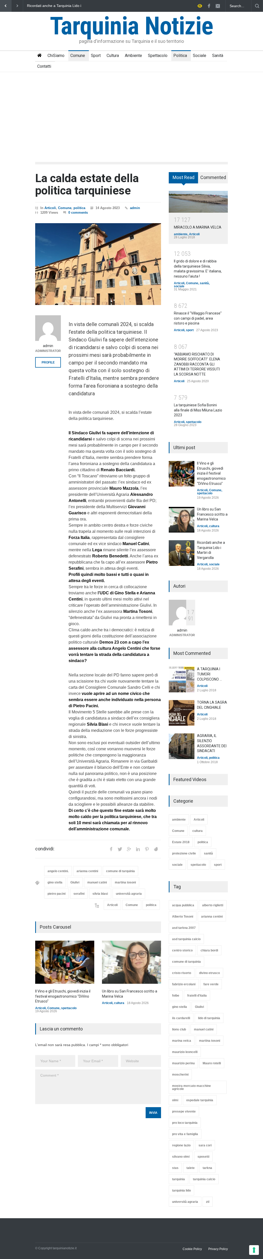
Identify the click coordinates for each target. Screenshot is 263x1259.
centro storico (182, 950)
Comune (77, 55)
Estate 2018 (181, 842)
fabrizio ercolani (183, 984)
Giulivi (74, 882)
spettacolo (69, 1008)
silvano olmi (181, 1156)
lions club (179, 1029)
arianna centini (87, 871)
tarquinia (178, 1179)
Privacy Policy (218, 1249)
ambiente (180, 234)
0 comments (78, 212)
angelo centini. (58, 871)
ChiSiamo (56, 55)
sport (190, 330)
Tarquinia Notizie (131, 26)
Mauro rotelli (212, 1063)
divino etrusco (209, 973)
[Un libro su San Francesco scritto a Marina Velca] (131, 962)
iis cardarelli (181, 1018)
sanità (204, 283)
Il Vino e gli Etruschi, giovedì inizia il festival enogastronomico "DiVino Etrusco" (55, 6)
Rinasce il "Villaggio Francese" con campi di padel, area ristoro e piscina (198, 318)
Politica (180, 55)
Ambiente (133, 55)
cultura (119, 1003)
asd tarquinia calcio (186, 939)
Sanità (217, 55)
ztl (207, 1202)
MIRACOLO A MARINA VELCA (197, 227)
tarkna (207, 1168)
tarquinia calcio (204, 1179)
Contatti (44, 66)
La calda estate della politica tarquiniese (87, 184)
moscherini (180, 1074)
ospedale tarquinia (199, 1100)
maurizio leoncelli (185, 1052)
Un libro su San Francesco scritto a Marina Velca (212, 514)
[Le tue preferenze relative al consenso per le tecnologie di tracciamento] (254, 1250)
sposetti (203, 1156)
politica (79, 208)
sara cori (205, 1145)
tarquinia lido (181, 1190)
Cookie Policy (192, 1249)
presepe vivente (184, 1111)
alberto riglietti (212, 905)
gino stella (55, 882)
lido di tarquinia (209, 1018)
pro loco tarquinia (185, 1123)
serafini (78, 894)
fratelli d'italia (197, 995)
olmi (175, 1100)
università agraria (129, 894)
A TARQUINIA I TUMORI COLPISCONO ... (209, 674)
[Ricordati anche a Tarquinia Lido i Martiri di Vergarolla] (181, 553)
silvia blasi (100, 894)
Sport (96, 55)
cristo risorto (181, 973)
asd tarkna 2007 (184, 928)
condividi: (44, 849)
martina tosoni (125, 882)
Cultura (113, 55)
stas (175, 1168)
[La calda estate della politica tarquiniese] (98, 264)
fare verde (211, 984)
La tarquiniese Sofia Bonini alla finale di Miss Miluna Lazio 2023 (198, 410)
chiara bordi (209, 950)
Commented (213, 177)
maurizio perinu (183, 1063)
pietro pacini (56, 894)
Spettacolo (157, 55)
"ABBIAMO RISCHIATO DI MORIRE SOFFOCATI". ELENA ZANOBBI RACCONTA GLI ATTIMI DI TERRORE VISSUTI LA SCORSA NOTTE (197, 364)
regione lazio (181, 1145)
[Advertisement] (131, 110)
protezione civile (184, 853)
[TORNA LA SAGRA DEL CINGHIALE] (181, 713)
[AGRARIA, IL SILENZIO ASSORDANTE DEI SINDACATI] (181, 746)
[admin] (48, 328)
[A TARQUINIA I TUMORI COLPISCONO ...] (181, 679)
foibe (175, 995)
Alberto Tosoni (182, 916)
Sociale (199, 55)
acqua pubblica (183, 905)
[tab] (183, 179)
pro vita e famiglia (185, 1134)
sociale (179, 286)
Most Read (183, 177)
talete (190, 1168)
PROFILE (48, 362)
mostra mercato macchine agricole (191, 1087)
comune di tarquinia (120, 871)
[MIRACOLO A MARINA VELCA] (198, 201)
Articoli (50, 208)
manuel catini (97, 882)
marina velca (181, 1040)
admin (135, 208)
